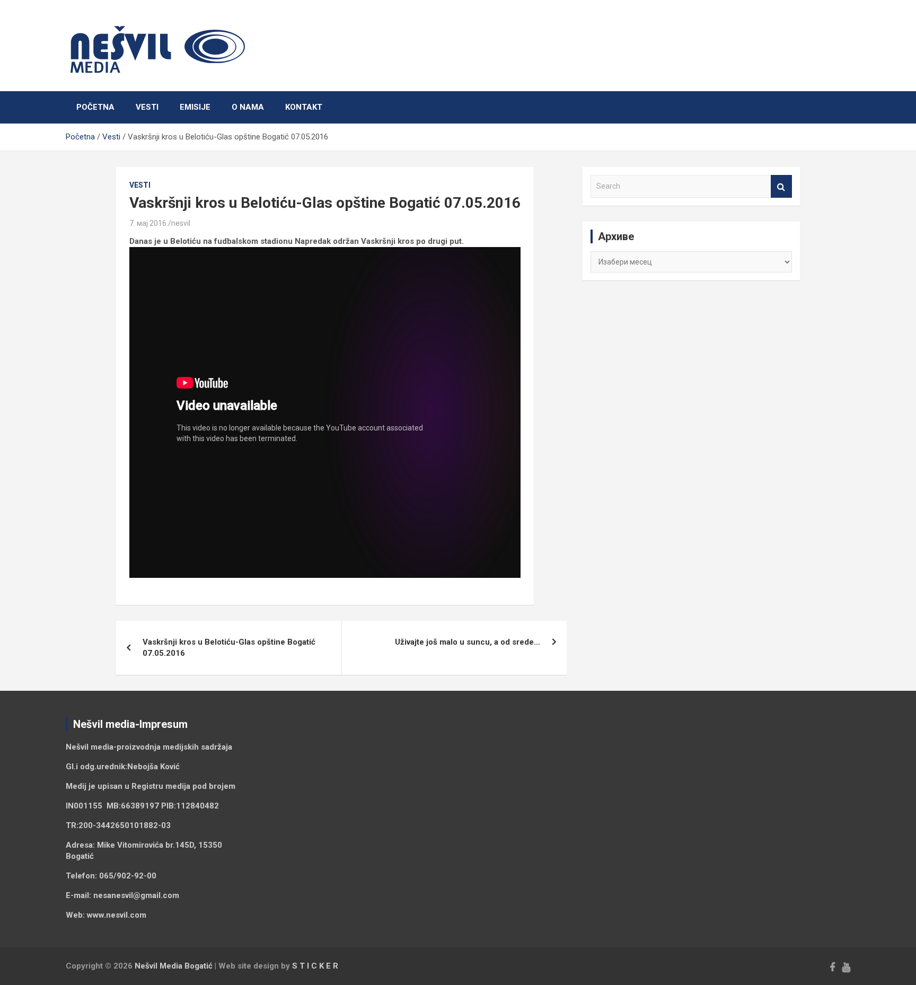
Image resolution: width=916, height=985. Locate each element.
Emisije (195, 107)
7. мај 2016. (148, 223)
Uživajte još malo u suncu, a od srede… (467, 642)
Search (781, 186)
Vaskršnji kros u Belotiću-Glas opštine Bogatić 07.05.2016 (229, 647)
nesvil (180, 223)
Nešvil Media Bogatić (174, 966)
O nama (248, 107)
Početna (95, 107)
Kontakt (303, 107)
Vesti (147, 107)
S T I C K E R (315, 966)
